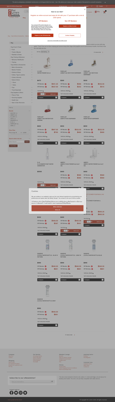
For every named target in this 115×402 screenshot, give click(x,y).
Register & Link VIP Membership (42, 35)
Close (85, 8)
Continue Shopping (69, 35)
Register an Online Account (69, 26)
